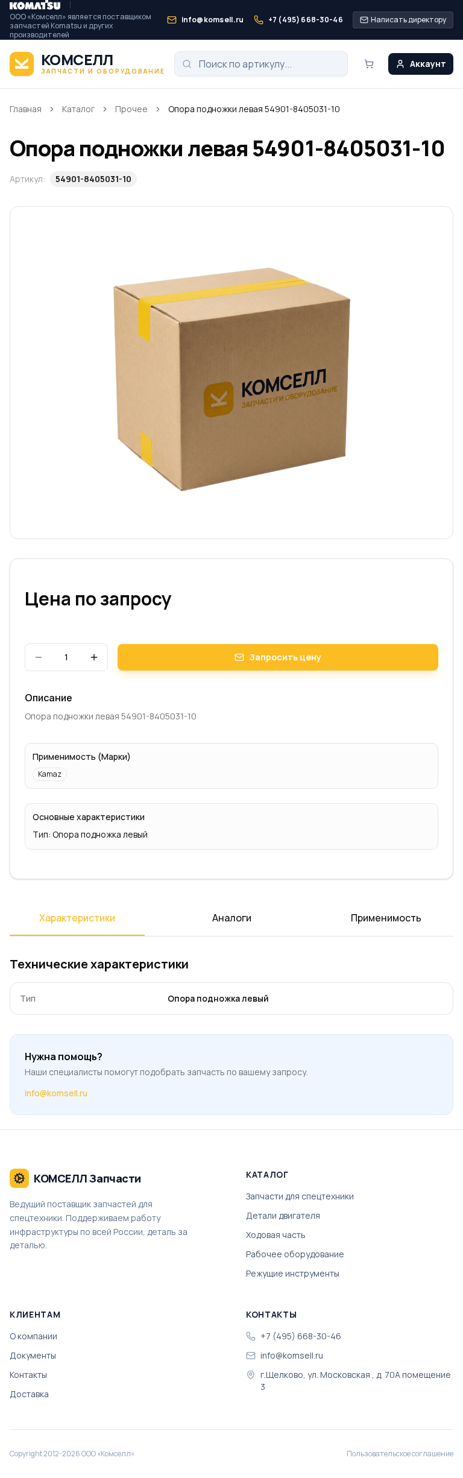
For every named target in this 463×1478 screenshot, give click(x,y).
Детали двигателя (283, 1215)
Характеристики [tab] (77, 917)
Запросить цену (285, 657)
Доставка (29, 1394)
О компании (33, 1336)
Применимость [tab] (386, 917)
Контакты (28, 1374)
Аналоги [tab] (231, 917)
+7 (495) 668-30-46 (300, 1336)
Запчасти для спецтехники (300, 1196)
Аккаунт (428, 63)
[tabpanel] (231, 985)
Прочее (131, 109)
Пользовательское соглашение (400, 1454)
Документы (33, 1355)
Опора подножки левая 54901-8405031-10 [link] (254, 109)
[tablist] (231, 922)
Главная (26, 109)
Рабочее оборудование (295, 1254)
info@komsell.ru (56, 1093)
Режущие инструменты (292, 1273)
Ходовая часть (276, 1234)
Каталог (78, 109)
